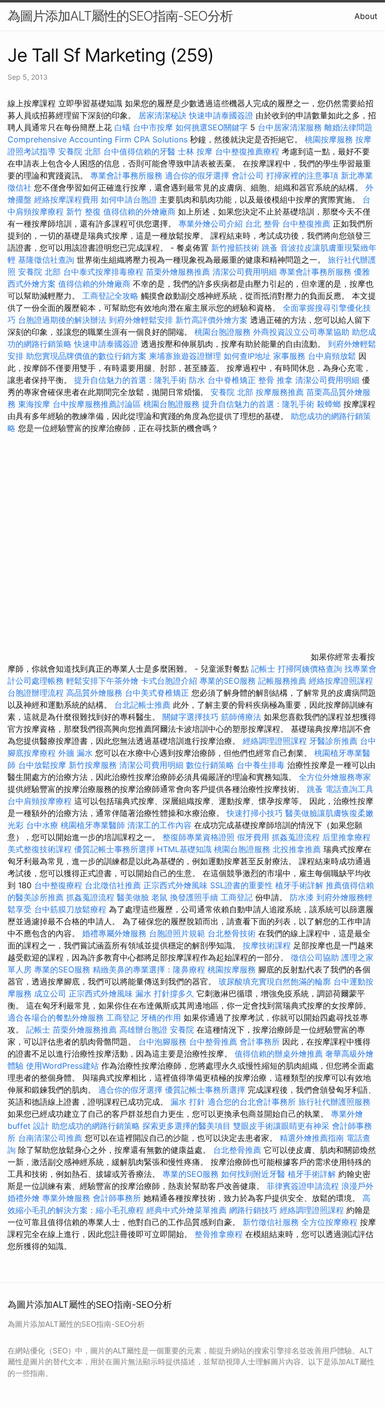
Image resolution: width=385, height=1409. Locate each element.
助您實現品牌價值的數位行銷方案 (86, 356)
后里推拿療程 (346, 837)
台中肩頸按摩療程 (41, 801)
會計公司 (248, 175)
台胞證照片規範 (177, 933)
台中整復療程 (59, 885)
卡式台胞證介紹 (169, 681)
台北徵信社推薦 (113, 885)
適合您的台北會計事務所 (252, 1102)
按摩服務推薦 (281, 392)
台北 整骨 (262, 224)
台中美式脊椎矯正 (158, 693)
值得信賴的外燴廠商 (139, 212)
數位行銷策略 (210, 765)
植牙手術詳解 (299, 885)
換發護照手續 (194, 897)
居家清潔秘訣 (162, 115)
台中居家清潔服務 (290, 127)
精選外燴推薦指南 (312, 1138)
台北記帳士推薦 (142, 705)
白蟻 (122, 127)
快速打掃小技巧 (255, 813)
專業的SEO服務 (228, 681)
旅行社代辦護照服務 (334, 1102)
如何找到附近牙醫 (253, 1174)
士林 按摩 (195, 151)
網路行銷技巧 (253, 1210)
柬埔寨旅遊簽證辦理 (185, 356)
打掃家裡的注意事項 (302, 175)
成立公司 (50, 993)
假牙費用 (253, 837)
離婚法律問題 (348, 127)
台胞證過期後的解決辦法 (62, 320)
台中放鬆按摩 (43, 765)
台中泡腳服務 (163, 1042)
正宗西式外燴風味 (176, 885)
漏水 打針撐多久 (164, 993)
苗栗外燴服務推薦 (178, 272)
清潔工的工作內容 (159, 825)
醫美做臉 (133, 897)
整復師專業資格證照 (199, 837)
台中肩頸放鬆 (332, 356)
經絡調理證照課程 (275, 741)
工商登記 (237, 897)
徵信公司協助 (315, 957)
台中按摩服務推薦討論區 (98, 404)
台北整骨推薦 (237, 1150)
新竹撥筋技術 (235, 248)
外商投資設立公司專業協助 (301, 332)
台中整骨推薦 (214, 1042)
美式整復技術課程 (41, 849)
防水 (197, 380)
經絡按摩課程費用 (66, 199)
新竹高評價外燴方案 (211, 320)
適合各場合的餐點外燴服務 (56, 1018)
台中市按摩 (153, 127)
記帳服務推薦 (282, 681)
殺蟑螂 (329, 404)
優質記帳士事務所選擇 (114, 849)
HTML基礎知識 (184, 849)
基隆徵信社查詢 (46, 260)
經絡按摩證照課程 (341, 681)
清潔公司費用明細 (245, 272)
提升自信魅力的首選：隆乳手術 (130, 380)
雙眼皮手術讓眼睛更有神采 (281, 1126)
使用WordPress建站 (62, 1066)
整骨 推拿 (275, 380)
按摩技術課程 (268, 945)
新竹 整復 (83, 212)
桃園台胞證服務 (223, 332)
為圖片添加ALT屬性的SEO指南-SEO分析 (120, 16)
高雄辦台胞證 (143, 1030)
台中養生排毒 (262, 765)
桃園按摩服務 (330, 139)
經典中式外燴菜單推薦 (186, 1210)
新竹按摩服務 (94, 765)
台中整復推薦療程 (247, 151)
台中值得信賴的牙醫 (139, 151)
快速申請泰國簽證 (221, 115)
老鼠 (159, 897)
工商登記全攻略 (110, 296)
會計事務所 (260, 1042)
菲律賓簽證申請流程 (303, 1186)
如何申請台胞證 (129, 199)
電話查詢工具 (349, 789)
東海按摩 (34, 404)
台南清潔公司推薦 (50, 1138)
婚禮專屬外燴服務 (115, 933)
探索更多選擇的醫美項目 (186, 1126)
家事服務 (289, 356)
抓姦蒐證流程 (296, 837)
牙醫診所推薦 (333, 741)
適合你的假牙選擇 (197, 175)
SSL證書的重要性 (241, 885)
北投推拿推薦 (297, 849)
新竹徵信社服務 (271, 1222)
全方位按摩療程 (329, 1222)
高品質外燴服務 (94, 693)
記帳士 (263, 669)
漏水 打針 (187, 1102)
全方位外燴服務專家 (335, 777)
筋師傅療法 (241, 717)
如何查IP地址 (247, 356)
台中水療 (43, 825)
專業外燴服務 (66, 1198)
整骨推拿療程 (219, 1234)
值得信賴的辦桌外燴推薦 (279, 1054)
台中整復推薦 (306, 224)
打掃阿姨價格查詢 (310, 669)
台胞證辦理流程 (36, 693)
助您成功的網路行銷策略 (96, 1126)
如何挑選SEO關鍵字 (211, 127)
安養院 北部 (79, 151)
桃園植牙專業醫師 (93, 825)
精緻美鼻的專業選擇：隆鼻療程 (149, 969)
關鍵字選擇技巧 (190, 717)
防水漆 (302, 897)
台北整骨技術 (232, 933)
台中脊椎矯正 (233, 380)
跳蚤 (270, 248)
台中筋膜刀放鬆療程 (71, 909)
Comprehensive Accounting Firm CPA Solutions (97, 139)
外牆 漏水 (75, 753)
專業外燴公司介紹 (210, 224)
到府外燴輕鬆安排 (141, 320)
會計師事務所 (117, 1198)
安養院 (182, 1030)
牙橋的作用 (161, 1018)
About (365, 16)
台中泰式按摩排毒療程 (104, 272)
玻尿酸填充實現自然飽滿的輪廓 (275, 981)
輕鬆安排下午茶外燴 (102, 681)
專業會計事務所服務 (126, 175)
